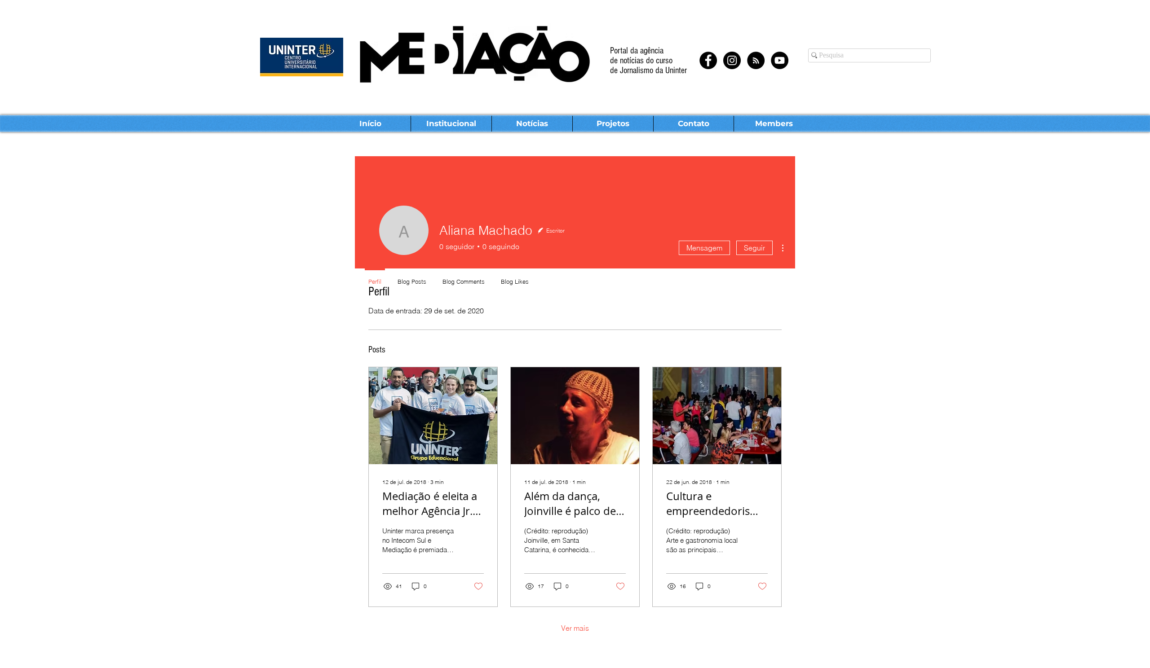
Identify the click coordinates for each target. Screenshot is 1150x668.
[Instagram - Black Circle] (732, 60)
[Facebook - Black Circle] (708, 60)
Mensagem (704, 247)
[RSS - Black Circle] (756, 60)
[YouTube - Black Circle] (779, 60)
